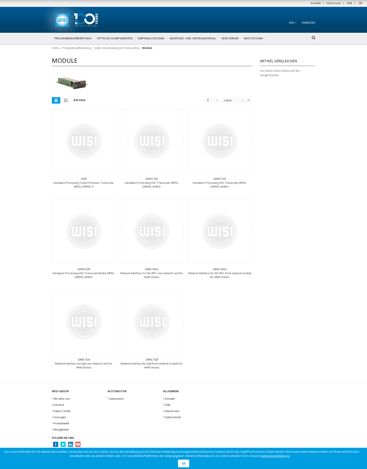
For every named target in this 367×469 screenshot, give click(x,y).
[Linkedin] (70, 445)
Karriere (58, 404)
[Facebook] (55, 445)
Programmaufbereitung (77, 48)
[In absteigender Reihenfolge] (248, 100)
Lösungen (59, 416)
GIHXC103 (219, 179)
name (227, 100)
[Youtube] (78, 445)
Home (55, 48)
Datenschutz (172, 416)
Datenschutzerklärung (275, 456)
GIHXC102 (151, 179)
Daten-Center (61, 410)
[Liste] (66, 100)
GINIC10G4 (219, 269)
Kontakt (316, 3)
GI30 (84, 179)
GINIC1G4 (84, 359)
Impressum (333, 3)
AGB (349, 3)
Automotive (115, 398)
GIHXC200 (84, 269)
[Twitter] (63, 445)
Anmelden (308, 22)
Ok (184, 463)
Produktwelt (60, 423)
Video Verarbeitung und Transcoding (117, 48)
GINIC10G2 (151, 269)
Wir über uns (61, 398)
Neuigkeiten (60, 429)
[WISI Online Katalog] (62, 19)
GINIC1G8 (152, 359)
